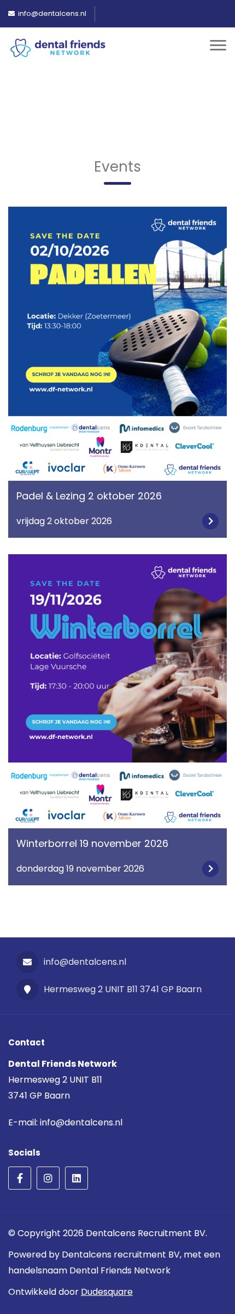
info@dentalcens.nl (85, 961)
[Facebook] (19, 1178)
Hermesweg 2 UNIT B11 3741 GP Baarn (123, 989)
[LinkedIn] (76, 1178)
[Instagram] (48, 1178)
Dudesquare (107, 1291)
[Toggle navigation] (218, 48)
